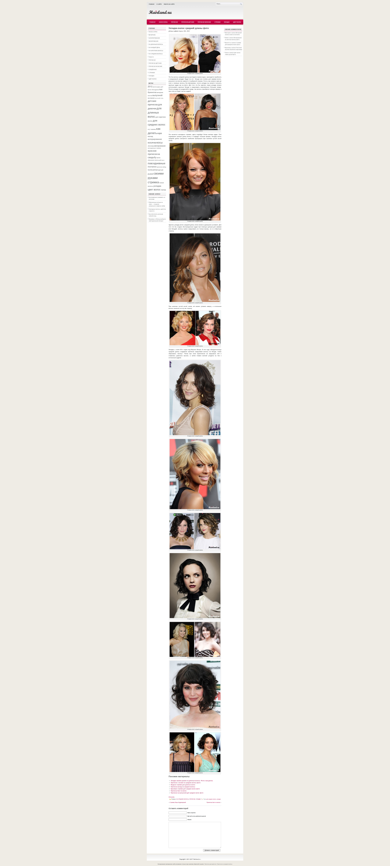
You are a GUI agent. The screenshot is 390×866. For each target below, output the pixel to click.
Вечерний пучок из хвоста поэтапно (233, 33)
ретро (155, 169)
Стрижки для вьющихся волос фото (233, 43)
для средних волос (156, 122)
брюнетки (152, 92)
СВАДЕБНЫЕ (153, 69)
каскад (150, 136)
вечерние (160, 92)
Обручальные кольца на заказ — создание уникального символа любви (157, 204)
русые (160, 169)
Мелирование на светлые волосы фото (233, 38)
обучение (151, 160)
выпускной (157, 95)
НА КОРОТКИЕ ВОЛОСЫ (156, 50)
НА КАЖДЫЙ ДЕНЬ (154, 47)
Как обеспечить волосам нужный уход (156, 215)
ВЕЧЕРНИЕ (152, 35)
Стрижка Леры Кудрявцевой (178, 802)
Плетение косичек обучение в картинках (233, 48)
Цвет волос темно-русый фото (232, 53)
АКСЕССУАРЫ (163, 22)
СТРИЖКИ (217, 22)
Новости (151, 57)
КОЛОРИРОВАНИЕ (154, 38)
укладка (157, 185)
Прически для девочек (210, 864)
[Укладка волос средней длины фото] (195, 72)
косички (152, 142)
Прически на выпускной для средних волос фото (187, 793)
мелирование (160, 145)
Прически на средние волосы (224, 864)
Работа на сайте (169, 4)
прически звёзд (161, 167)
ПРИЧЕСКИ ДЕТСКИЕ (187, 22)
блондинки (155, 90)
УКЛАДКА (227, 22)
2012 (150, 86)
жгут (149, 129)
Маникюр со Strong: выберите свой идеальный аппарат (157, 220)
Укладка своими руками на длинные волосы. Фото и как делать (192, 780)
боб (160, 89)
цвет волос (154, 189)
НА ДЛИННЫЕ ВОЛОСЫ (156, 44)
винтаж (150, 95)
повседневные (156, 163)
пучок (150, 169)
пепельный (157, 160)
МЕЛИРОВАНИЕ (153, 41)
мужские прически (152, 152)
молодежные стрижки (154, 148)
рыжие (150, 173)
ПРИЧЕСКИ (174, 22)
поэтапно (152, 166)
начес (159, 157)
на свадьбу (154, 155)
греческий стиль (159, 98)
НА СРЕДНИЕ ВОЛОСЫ (156, 54)
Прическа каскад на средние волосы (183, 787)
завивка (153, 129)
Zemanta (171, 797)
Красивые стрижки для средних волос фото (185, 789)
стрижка (153, 182)
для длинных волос (154, 112)
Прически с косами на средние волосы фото (185, 782)
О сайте (159, 4)
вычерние (151, 98)
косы (160, 142)
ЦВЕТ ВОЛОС (237, 22)
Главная (151, 4)
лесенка (151, 146)
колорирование (155, 139)
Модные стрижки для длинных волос (183, 784)
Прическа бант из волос (179, 791)
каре (159, 133)
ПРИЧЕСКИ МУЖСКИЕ (204, 22)
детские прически (153, 102)
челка (163, 189)
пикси (162, 160)
